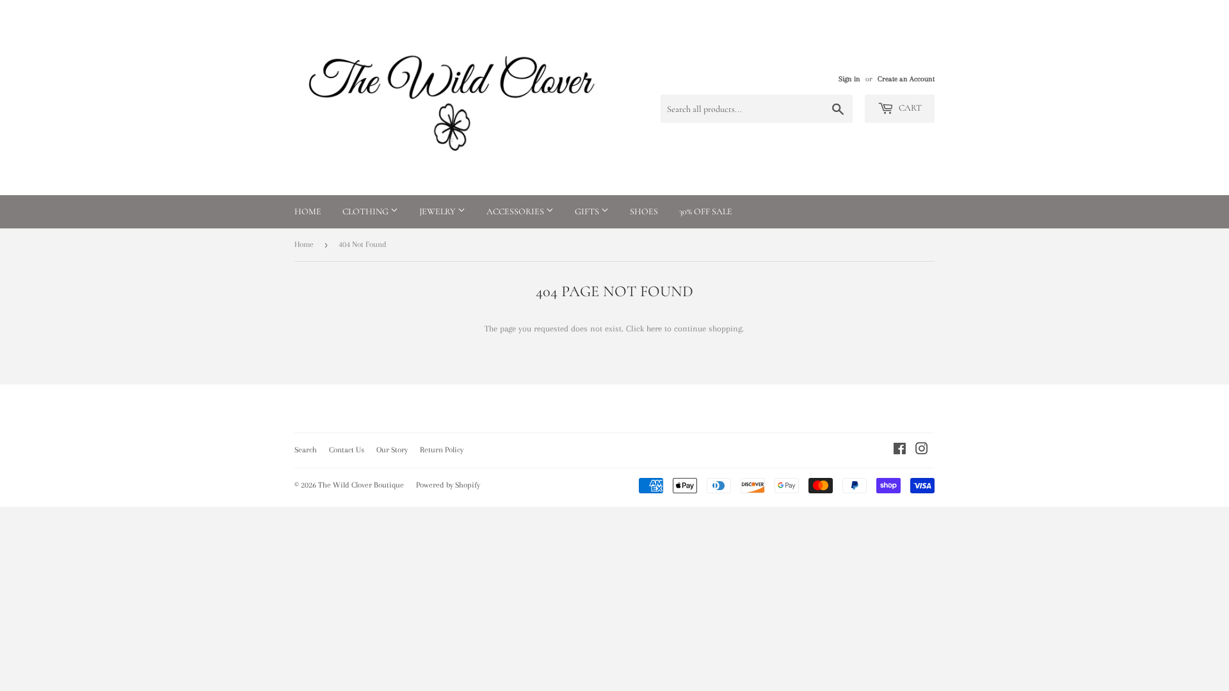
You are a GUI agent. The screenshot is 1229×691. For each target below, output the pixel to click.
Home (307, 211)
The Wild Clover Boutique (361, 485)
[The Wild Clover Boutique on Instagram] (921, 451)
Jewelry (438, 211)
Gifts (588, 211)
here (654, 328)
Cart (909, 107)
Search (305, 449)
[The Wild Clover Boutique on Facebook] (899, 451)
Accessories (516, 211)
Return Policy (441, 449)
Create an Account (906, 79)
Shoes (644, 211)
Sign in (849, 79)
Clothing (366, 211)
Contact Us (346, 449)
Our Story (392, 449)
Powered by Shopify (448, 485)
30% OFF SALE (705, 211)
